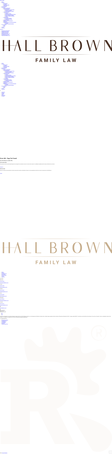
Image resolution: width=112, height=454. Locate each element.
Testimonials (5, 5)
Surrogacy (6, 12)
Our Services (3, 7)
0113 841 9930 (2, 294)
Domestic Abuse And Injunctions (8, 20)
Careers (1, 173)
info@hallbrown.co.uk (6, 35)
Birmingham (3, 95)
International (5, 21)
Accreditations (4, 322)
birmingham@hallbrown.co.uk (4, 300)
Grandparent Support (8, 13)
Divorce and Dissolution (7, 8)
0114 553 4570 (5, 32)
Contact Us (3, 27)
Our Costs (3, 323)
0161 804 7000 (5, 30)
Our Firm (3, 2)
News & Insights (4, 24)
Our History (5, 4)
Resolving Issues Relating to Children (10, 14)
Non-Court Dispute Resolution (9, 23)
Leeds (2, 94)
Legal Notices (4, 321)
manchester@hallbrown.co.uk (4, 282)
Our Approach (5, 3)
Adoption (6, 16)
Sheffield (3, 93)
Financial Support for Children (9, 11)
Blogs (4, 26)
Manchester (3, 92)
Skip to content (2, 0)
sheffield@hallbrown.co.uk (4, 291)
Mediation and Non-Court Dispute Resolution (10, 22)
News (4, 25)
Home (2, 1)
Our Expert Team (4, 6)
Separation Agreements (8, 10)
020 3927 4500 (5, 31)
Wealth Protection (6, 17)
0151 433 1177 (5, 34)
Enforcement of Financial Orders (9, 9)
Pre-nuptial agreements (8, 18)
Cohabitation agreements (8, 19)
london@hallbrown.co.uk (3, 287)
